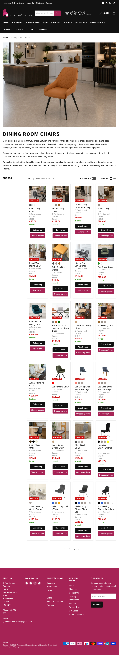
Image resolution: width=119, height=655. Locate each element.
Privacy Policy (75, 607)
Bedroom (80, 22)
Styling (30, 29)
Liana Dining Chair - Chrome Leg (105, 448)
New (45, 22)
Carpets (55, 22)
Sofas (67, 22)
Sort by (30, 178)
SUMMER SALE (33, 22)
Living (18, 29)
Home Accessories (55, 601)
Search (49, 3)
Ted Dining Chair (105, 267)
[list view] (114, 178)
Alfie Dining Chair (106, 325)
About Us (30, 3)
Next (75, 549)
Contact (42, 29)
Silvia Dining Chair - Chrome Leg (82, 509)
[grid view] (111, 178)
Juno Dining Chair (60, 387)
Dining (6, 29)
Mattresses (96, 22)
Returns (72, 603)
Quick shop (37, 230)
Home (6, 22)
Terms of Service (76, 614)
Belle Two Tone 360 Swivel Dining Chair (60, 328)
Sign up (97, 604)
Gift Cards (40, 3)
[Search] (57, 13)
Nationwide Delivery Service (13, 3)
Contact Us (74, 593)
